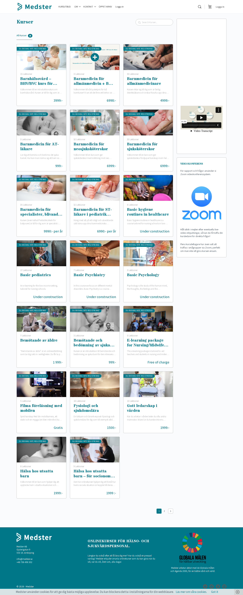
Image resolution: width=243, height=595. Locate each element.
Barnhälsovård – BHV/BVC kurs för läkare (36, 82)
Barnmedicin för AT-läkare (39, 147)
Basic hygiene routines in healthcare (148, 212)
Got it (214, 592)
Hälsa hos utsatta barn (36, 474)
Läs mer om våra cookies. (191, 592)
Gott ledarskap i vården (142, 408)
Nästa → (170, 511)
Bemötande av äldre (38, 340)
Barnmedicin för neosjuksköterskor (91, 147)
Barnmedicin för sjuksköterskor (142, 147)
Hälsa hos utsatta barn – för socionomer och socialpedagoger (94, 474)
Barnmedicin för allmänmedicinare (144, 81)
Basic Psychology (143, 275)
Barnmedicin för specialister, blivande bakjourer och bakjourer (40, 212)
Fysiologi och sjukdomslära (86, 408)
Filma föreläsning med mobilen (41, 408)
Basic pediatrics (35, 275)
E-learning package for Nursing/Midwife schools (145, 343)
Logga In (220, 6)
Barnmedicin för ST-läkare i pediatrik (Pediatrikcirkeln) (93, 212)
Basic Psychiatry (89, 275)
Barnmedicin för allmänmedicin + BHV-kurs (94, 82)
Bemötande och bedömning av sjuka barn (92, 343)
